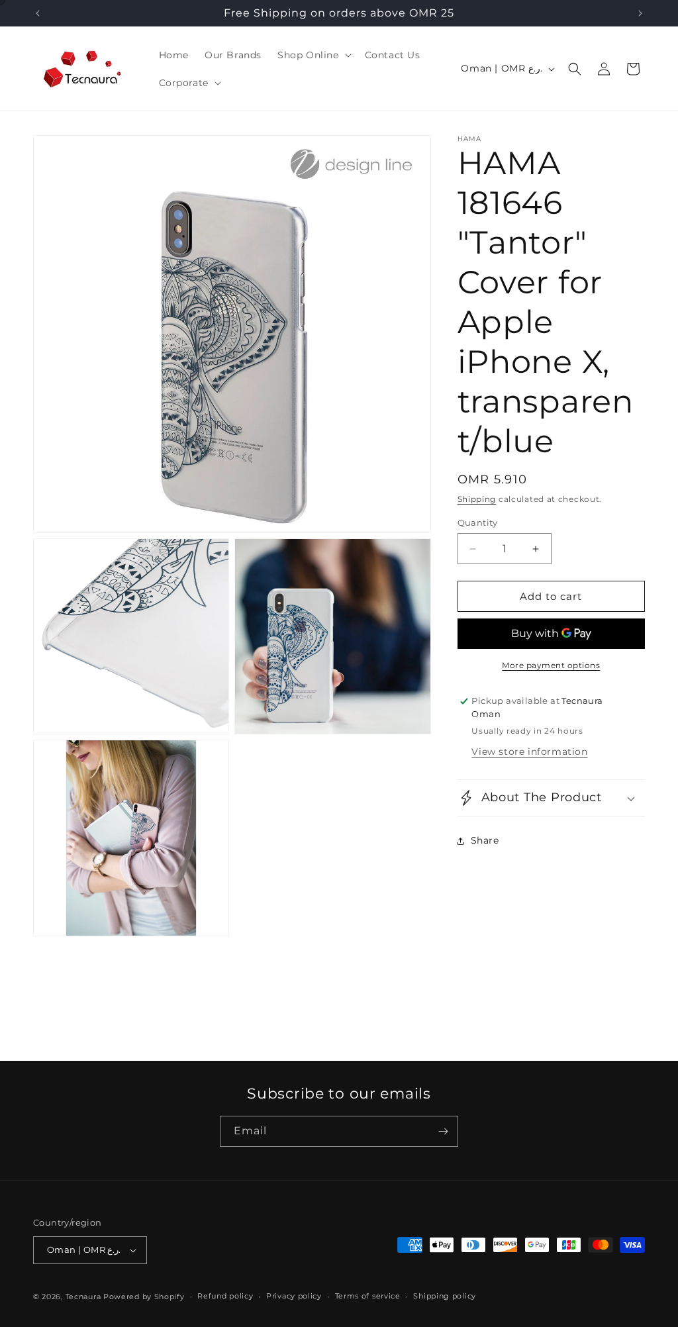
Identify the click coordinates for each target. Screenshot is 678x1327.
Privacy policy (294, 1296)
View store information (529, 752)
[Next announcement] (640, 13)
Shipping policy (444, 1296)
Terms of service (368, 1296)
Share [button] (485, 840)
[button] (313, 55)
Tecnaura (83, 1296)
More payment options (551, 665)
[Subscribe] (443, 1131)
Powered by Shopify (144, 1296)
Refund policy (225, 1296)
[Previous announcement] (37, 13)
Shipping (477, 499)
